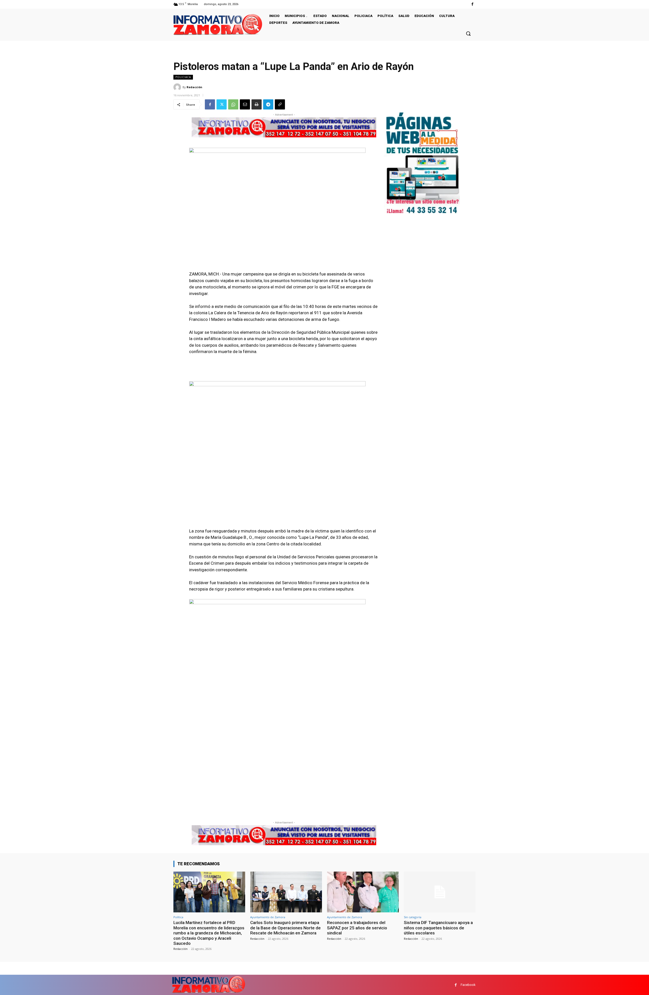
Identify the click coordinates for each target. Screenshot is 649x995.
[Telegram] (268, 104)
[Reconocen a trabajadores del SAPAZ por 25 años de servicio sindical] (363, 892)
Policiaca (183, 77)
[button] (468, 33)
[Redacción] (178, 87)
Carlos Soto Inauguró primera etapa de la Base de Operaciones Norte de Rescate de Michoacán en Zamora (285, 927)
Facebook (468, 985)
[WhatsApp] (233, 104)
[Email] (245, 104)
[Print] (256, 104)
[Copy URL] (280, 104)
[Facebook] (472, 4)
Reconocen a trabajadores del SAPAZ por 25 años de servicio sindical (357, 927)
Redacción (194, 87)
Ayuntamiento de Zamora (267, 917)
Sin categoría (412, 917)
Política (178, 917)
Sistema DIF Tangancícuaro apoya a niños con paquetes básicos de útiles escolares (438, 927)
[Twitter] (222, 104)
